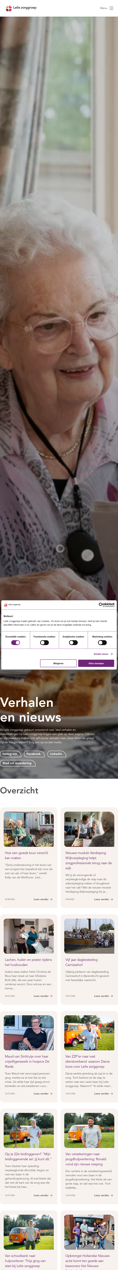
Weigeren (58, 663)
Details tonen (101, 654)
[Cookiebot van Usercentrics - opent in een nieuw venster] (101, 605)
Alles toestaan (96, 663)
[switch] (44, 642)
